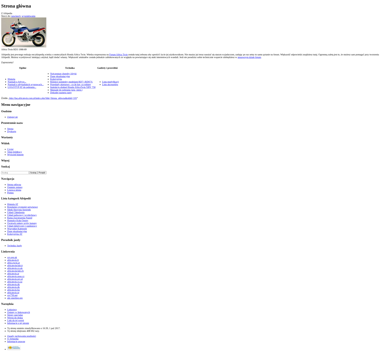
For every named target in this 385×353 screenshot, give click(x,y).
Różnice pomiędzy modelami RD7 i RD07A (71, 82)
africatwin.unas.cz (15, 276)
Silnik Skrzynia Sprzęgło (19, 209)
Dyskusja (11, 131)
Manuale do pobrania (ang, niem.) (66, 90)
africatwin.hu (13, 290)
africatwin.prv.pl (15, 279)
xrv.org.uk (12, 257)
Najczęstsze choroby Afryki (63, 73)
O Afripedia (12, 339)
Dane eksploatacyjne (60, 76)
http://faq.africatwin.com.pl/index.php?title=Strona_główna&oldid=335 (43, 98)
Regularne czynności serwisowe (22, 207)
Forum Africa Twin (118, 54)
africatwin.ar (13, 273)
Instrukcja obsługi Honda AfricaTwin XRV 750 (72, 87)
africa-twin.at (13, 263)
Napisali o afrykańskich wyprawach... (26, 84)
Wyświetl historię (15, 154)
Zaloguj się (12, 117)
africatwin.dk (13, 284)
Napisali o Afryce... (17, 82)
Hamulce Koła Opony (17, 220)
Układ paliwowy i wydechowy (22, 215)
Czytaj (10, 149)
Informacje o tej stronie (18, 323)
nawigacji (15, 16)
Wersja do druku (15, 317)
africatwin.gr (13, 292)
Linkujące (12, 309)
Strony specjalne (15, 315)
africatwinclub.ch (15, 271)
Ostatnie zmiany (15, 187)
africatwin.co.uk (15, 268)
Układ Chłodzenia (16, 212)
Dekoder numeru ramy (61, 92)
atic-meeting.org (15, 298)
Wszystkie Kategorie (17, 228)
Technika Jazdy (14, 245)
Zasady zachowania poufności (21, 336)
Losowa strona (14, 190)
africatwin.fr (13, 260)
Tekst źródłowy (14, 152)
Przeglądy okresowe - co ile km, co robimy (70, 84)
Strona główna (14, 184)
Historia (11, 79)
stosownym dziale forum (249, 57)
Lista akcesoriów (110, 84)
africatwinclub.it (15, 265)
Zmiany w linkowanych (18, 312)
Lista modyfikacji (110, 82)
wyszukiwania (28, 16)
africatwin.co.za (14, 281)
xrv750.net (12, 295)
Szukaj (5, 166)
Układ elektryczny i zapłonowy (22, 226)
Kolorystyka (56, 79)
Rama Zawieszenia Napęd (19, 218)
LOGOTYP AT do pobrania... (22, 87)
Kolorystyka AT (14, 234)
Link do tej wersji (15, 320)
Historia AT (12, 204)
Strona (10, 128)
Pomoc (10, 192)
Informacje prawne (16, 341)
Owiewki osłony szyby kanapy (22, 223)
